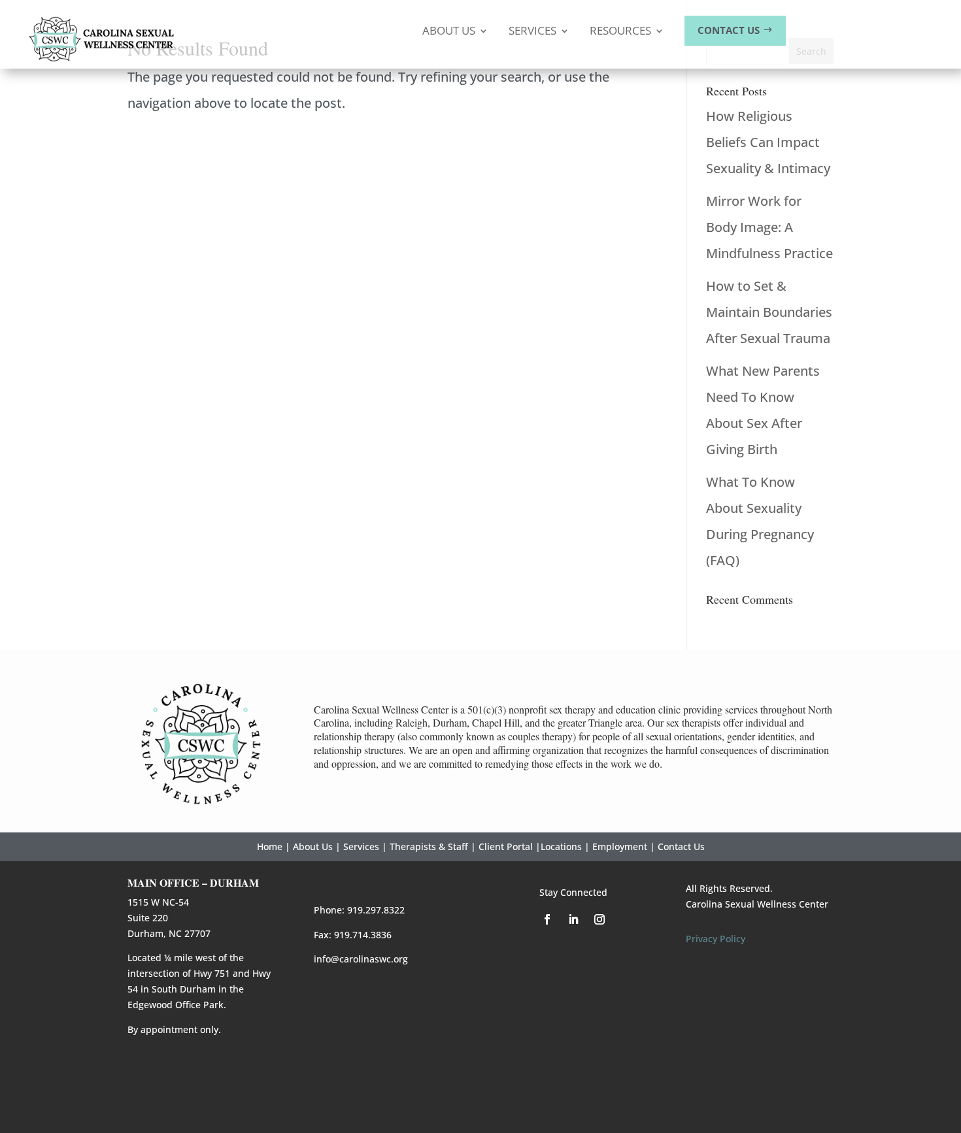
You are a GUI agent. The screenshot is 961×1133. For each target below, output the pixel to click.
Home (269, 846)
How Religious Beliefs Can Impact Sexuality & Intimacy (768, 142)
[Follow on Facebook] (547, 919)
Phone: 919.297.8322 (359, 910)
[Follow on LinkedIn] (573, 919)
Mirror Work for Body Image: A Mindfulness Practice (769, 227)
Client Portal (506, 846)
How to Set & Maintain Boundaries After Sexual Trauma (769, 312)
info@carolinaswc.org (361, 959)
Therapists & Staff (429, 846)
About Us (313, 846)
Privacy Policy (715, 938)
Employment (619, 846)
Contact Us (681, 846)
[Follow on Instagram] (599, 919)
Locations (561, 846)
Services (361, 846)
